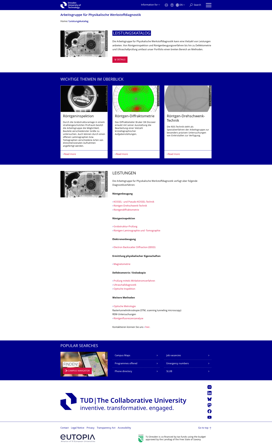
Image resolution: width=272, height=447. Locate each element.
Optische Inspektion (124, 289)
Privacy (90, 428)
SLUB (169, 371)
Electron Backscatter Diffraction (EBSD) (134, 247)
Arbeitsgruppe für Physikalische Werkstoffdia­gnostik (100, 15)
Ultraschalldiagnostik (125, 285)
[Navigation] (209, 5)
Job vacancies (173, 355)
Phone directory (123, 371)
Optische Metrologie (125, 306)
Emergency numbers (177, 363)
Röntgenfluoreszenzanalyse (128, 318)
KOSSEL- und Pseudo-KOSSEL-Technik (134, 202)
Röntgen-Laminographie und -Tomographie (137, 231)
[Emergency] (166, 5)
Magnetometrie (122, 264)
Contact (64, 428)
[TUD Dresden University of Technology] (70, 5)
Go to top (203, 428)
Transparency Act (106, 428)
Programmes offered (126, 363)
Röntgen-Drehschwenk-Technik (130, 206)
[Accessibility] (172, 5)
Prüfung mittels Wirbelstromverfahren (134, 281)
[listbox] (136, 121)
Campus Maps (122, 355)
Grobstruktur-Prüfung (125, 227)
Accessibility (124, 428)
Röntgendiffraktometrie (126, 210)
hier (147, 327)
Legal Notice (77, 428)
